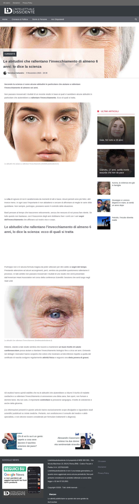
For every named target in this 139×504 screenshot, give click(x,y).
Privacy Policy (27, 3)
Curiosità (10, 54)
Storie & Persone (39, 19)
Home (4, 19)
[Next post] (92, 441)
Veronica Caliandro (16, 73)
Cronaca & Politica (20, 19)
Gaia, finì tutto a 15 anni (111, 140)
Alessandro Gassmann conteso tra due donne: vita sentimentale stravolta (67, 441)
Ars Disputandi (57, 19)
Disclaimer (16, 3)
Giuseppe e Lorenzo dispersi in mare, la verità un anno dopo (123, 202)
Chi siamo (6, 3)
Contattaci (82, 487)
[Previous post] (4, 441)
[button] (136, 19)
